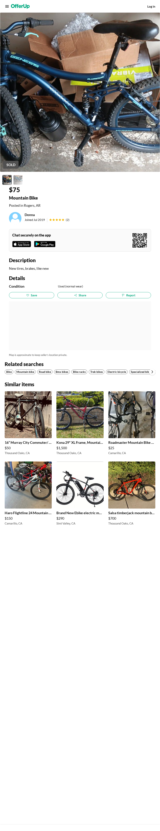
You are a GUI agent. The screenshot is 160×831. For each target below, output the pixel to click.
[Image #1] (7, 180)
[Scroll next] (152, 372)
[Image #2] (18, 180)
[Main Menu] (7, 6)
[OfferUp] (20, 6)
